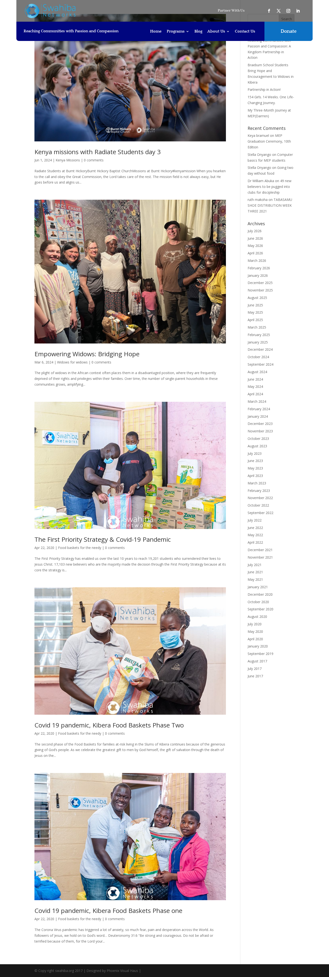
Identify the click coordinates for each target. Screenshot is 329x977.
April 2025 (255, 319)
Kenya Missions (68, 160)
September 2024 (260, 364)
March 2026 (257, 260)
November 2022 (260, 497)
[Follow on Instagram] (288, 11)
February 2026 (259, 268)
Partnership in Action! (264, 89)
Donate (288, 31)
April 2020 (255, 639)
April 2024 (255, 394)
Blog (198, 31)
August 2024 (257, 372)
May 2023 (255, 468)
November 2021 (260, 557)
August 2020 (257, 616)
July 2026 (255, 231)
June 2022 (255, 527)
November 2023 (260, 431)
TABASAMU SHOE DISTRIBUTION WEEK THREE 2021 (270, 205)
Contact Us (245, 31)
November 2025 (260, 290)
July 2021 (255, 564)
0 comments (94, 160)
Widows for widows (72, 362)
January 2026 (258, 275)
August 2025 (257, 297)
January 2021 (258, 587)
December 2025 (260, 282)
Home (156, 31)
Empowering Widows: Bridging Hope (86, 354)
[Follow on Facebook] (269, 11)
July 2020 (255, 624)
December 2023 (260, 423)
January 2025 (258, 342)
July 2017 (255, 668)
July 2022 (255, 520)
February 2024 (259, 409)
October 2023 (258, 438)
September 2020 (260, 609)
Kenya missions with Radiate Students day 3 (97, 151)
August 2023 (257, 446)
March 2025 (257, 327)
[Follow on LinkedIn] (298, 11)
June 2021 (255, 572)
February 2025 (259, 334)
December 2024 (260, 349)
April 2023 (255, 475)
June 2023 (255, 460)
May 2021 (255, 579)
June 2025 (255, 305)
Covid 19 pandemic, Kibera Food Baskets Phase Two (109, 725)
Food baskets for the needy (79, 547)
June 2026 (255, 238)
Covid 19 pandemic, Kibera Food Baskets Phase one (108, 910)
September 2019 (260, 653)
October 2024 (258, 357)
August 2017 (257, 661)
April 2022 (255, 542)
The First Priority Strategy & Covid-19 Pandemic (102, 539)
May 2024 (255, 386)
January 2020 (258, 646)
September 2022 (260, 512)
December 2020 (260, 594)
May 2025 (255, 312)
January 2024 (258, 416)
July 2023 (255, 453)
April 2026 (255, 253)
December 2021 (260, 550)
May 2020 (255, 631)
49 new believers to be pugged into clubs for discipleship (269, 186)
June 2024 (255, 379)
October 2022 (258, 505)
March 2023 (257, 483)
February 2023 (259, 490)
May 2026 (255, 245)
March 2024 (257, 401)
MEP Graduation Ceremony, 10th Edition (269, 141)
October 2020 (258, 602)
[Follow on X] (279, 11)
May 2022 (255, 535)
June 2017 (255, 676)
